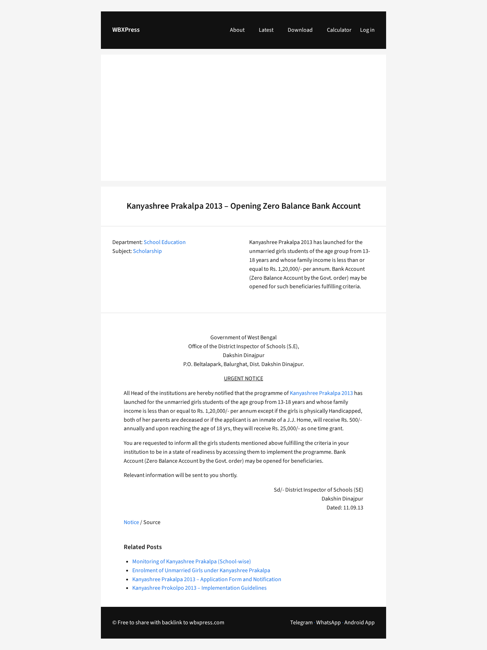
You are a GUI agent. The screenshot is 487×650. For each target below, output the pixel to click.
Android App (359, 622)
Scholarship (147, 251)
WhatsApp (328, 622)
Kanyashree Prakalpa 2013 (321, 393)
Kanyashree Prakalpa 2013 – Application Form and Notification (206, 579)
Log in (367, 30)
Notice (132, 522)
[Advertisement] (243, 122)
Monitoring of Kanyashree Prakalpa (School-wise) (191, 561)
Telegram (301, 622)
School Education (165, 242)
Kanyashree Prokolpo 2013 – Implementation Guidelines (199, 588)
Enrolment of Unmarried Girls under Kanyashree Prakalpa (201, 570)
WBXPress (126, 29)
